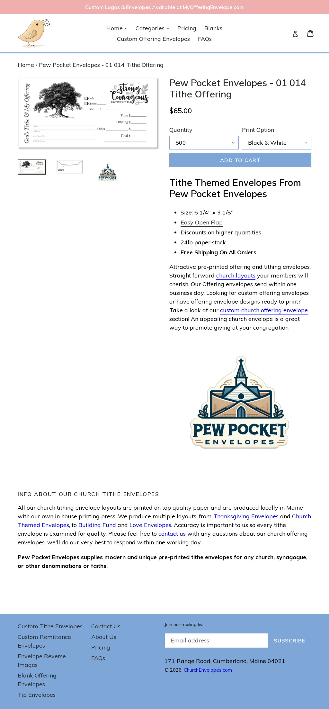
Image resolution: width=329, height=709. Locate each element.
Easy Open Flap (202, 222)
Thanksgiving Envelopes (246, 516)
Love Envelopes (150, 525)
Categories (154, 28)
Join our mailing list (184, 624)
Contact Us (105, 626)
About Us (103, 637)
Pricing (186, 28)
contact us (172, 533)
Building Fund (97, 525)
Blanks (213, 28)
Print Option (258, 129)
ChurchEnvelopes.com (208, 670)
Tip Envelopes (37, 694)
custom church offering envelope (264, 310)
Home (118, 28)
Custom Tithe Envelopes (50, 626)
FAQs (205, 38)
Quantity (180, 129)
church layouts (235, 275)
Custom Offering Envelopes (153, 38)
